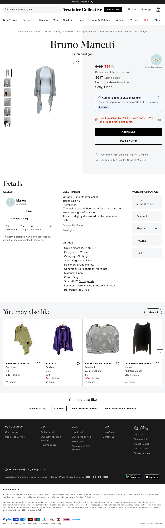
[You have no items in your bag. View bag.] (158, 9)
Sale (146, 20)
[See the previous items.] (7, 69)
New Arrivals (10, 20)
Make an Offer (128, 141)
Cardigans (82, 31)
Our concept (11, 432)
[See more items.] (7, 125)
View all (153, 312)
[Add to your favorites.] (38, 364)
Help (139, 253)
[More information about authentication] (158, 97)
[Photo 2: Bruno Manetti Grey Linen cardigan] (7, 82)
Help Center (109, 432)
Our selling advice (81, 437)
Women (43, 20)
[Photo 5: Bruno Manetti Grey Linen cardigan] (7, 111)
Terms (54, 476)
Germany (44, 523)
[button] (158, 9)
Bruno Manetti (34, 31)
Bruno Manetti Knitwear (102, 31)
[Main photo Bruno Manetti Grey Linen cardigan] (7, 73)
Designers (28, 20)
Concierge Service (15, 437)
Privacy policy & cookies (71, 476)
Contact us (108, 437)
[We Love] (142, 20)
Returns (141, 241)
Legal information (39, 476)
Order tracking (48, 432)
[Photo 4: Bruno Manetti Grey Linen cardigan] (7, 102)
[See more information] (159, 120)
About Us (160, 20)
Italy (59, 523)
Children (68, 20)
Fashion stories (142, 453)
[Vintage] (127, 20)
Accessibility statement (16, 476)
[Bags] (86, 20)
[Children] (75, 20)
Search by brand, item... (22, 9)
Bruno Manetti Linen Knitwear (120, 408)
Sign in (131, 9)
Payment (141, 216)
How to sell (77, 432)
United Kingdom (18, 523)
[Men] (60, 20)
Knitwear (69, 31)
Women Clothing (53, 31)
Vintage (120, 20)
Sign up (146, 9)
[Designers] (36, 20)
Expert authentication (145, 202)
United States (33, 523)
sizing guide (112, 78)
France (6, 523)
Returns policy (48, 445)
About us (138, 434)
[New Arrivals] (20, 20)
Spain (53, 523)
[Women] (50, 20)
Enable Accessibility (82, 1)
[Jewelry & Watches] (113, 20)
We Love (134, 20)
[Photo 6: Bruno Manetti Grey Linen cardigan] (7, 121)
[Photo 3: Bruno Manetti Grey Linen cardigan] (7, 92)
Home (20, 31)
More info (123, 82)
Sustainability (141, 439)
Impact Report (141, 444)
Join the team (141, 448)
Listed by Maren (153, 67)
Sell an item (113, 9)
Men (55, 20)
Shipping (141, 228)
